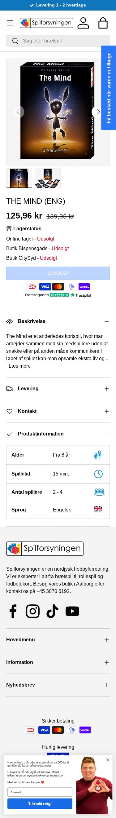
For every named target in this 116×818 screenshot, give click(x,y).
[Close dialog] (108, 760)
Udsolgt (58, 273)
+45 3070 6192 (53, 591)
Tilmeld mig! (40, 803)
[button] (103, 23)
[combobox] (58, 41)
